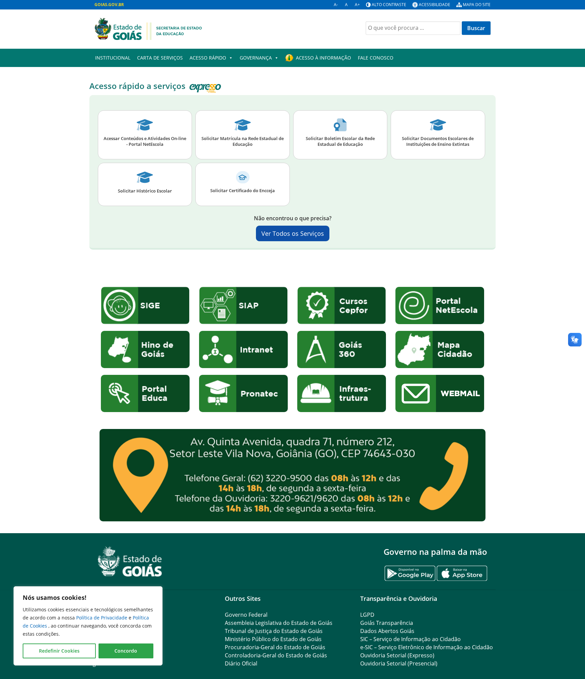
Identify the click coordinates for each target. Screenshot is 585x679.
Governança (256, 57)
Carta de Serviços (160, 57)
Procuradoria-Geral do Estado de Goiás (275, 647)
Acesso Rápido (208, 57)
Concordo (125, 651)
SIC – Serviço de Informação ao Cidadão (410, 639)
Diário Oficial (241, 663)
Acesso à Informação (323, 57)
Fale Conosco (375, 57)
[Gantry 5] (130, 561)
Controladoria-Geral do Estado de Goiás (276, 655)
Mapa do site (477, 4)
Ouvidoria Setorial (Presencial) (398, 663)
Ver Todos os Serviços (292, 233)
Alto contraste (389, 4)
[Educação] (148, 28)
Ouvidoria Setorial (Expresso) (397, 655)
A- (336, 4)
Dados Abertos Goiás (387, 631)
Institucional (112, 57)
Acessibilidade (434, 4)
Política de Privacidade (102, 617)
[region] (88, 625)
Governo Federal (246, 614)
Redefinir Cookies (59, 651)
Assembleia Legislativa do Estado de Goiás (278, 623)
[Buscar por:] (413, 28)
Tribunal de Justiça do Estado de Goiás (274, 631)
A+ (357, 4)
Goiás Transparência (386, 623)
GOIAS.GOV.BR (109, 4)
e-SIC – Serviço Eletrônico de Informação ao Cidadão (426, 647)
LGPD (367, 614)
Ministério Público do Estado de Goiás (273, 639)
